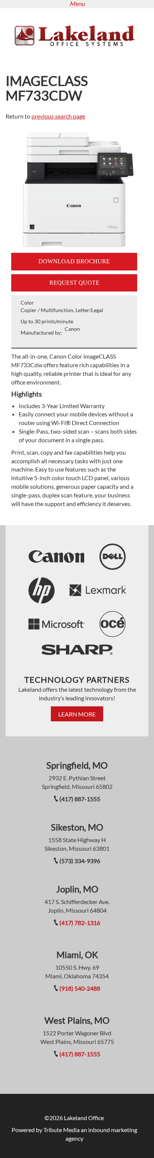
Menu (77, 3)
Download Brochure (74, 261)
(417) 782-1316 (79, 922)
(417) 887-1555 (79, 1053)
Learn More (77, 714)
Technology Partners (77, 679)
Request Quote (74, 282)
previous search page (58, 116)
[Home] (74, 34)
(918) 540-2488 (79, 988)
